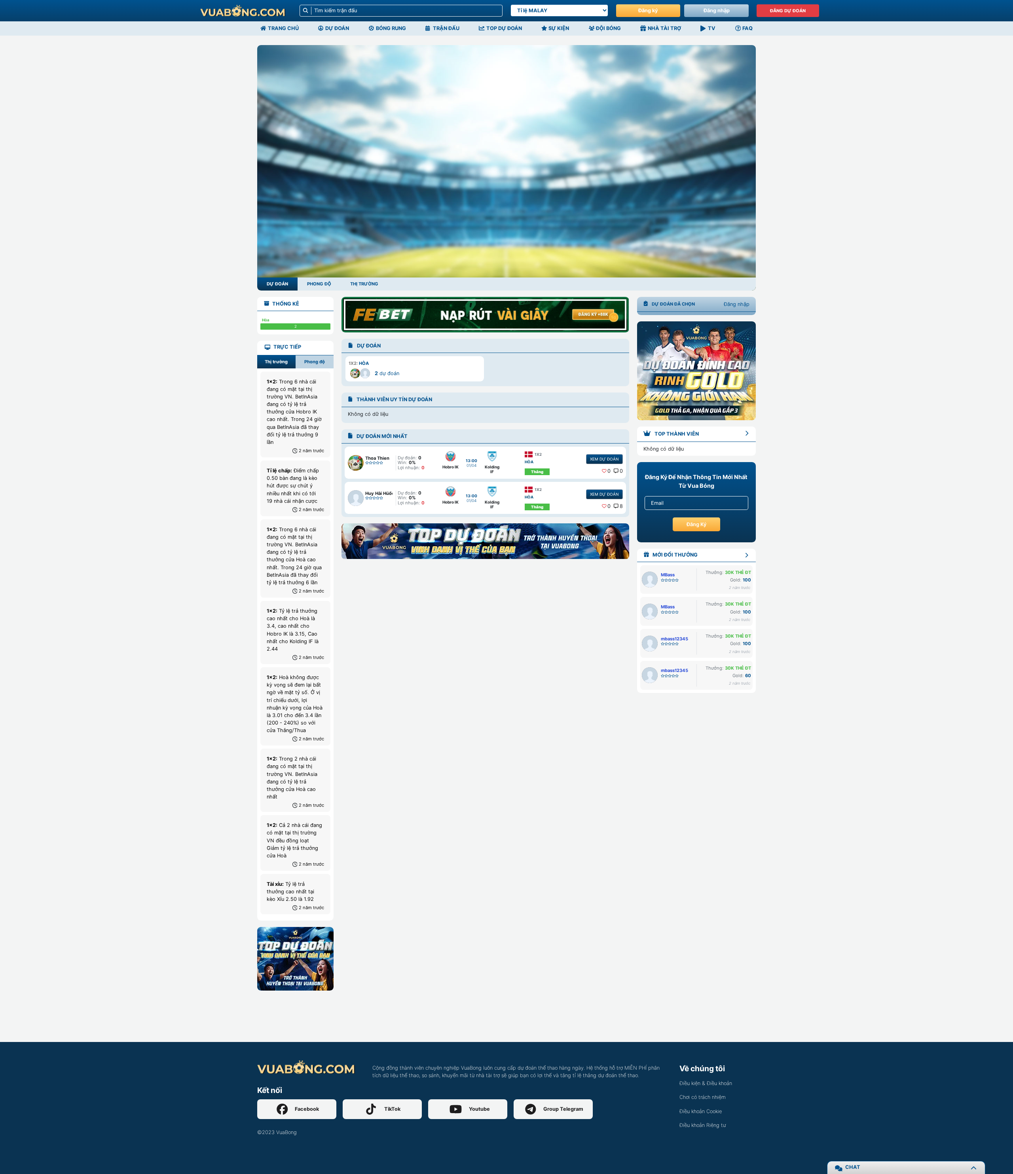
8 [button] (621, 506)
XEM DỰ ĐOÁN (604, 459)
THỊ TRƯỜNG (364, 284)
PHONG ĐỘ (319, 284)
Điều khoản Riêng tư (702, 1125)
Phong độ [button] (314, 361)
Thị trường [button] (276, 361)
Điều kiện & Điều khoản (705, 1083)
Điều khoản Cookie (700, 1111)
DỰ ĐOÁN (277, 284)
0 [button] (609, 471)
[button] (414, 368)
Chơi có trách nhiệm (702, 1097)
